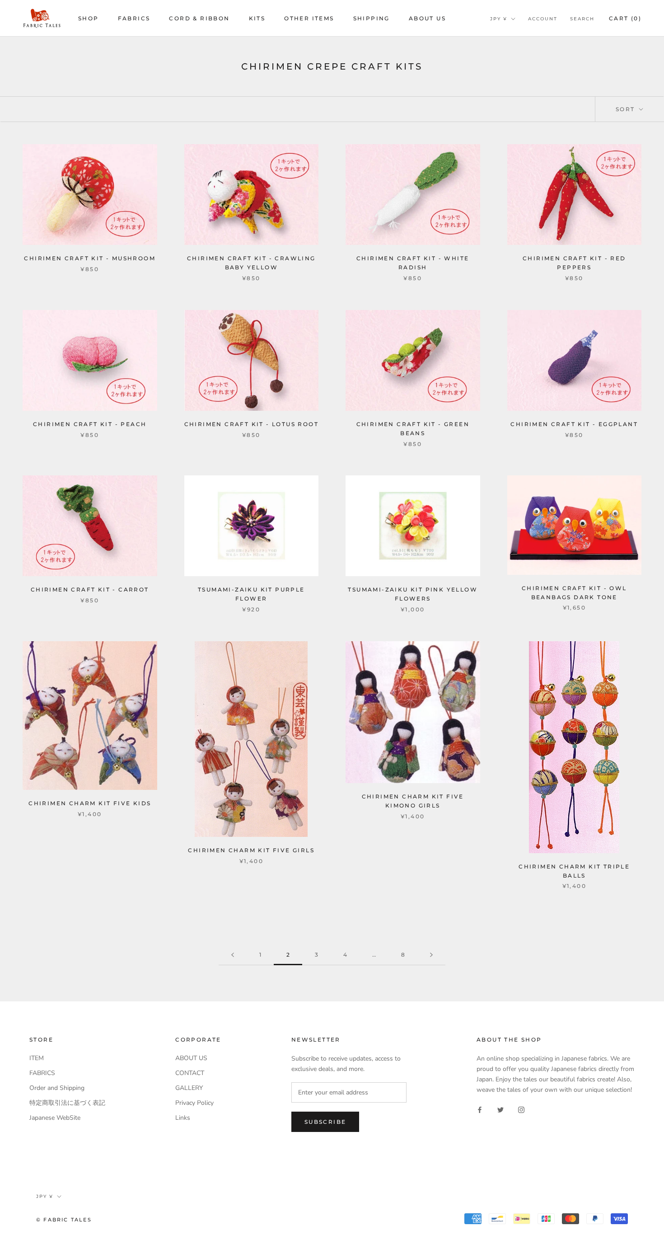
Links (182, 1117)
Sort (626, 109)
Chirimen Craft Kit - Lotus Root (251, 424)
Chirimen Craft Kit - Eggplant (574, 424)
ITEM (36, 1058)
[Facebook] (480, 1109)
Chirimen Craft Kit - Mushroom (89, 258)
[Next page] (431, 955)
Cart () (625, 18)
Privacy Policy (194, 1103)
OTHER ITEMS (309, 18)
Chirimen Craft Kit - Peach (89, 424)
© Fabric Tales (64, 1219)
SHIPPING (371, 18)
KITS (257, 18)
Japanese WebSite (54, 1117)
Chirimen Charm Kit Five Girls (251, 850)
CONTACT (189, 1073)
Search (582, 19)
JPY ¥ (498, 19)
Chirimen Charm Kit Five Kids (89, 803)
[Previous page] (233, 955)
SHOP (88, 18)
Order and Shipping (56, 1088)
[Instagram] (521, 1109)
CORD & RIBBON (199, 18)
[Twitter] (500, 1109)
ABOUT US (427, 18)
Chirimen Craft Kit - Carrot (90, 589)
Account (542, 19)
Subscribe (325, 1121)
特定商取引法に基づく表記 (67, 1103)
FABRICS (134, 18)
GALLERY (189, 1088)
